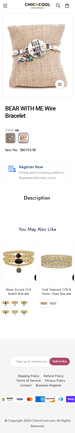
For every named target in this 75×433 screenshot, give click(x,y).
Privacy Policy (55, 380)
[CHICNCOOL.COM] (37, 5)
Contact (25, 385)
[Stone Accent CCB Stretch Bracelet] (18, 262)
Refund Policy (54, 376)
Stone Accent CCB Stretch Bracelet (18, 291)
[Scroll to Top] (67, 411)
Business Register (48, 385)
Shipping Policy (28, 376)
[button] (67, 5)
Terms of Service (28, 380)
